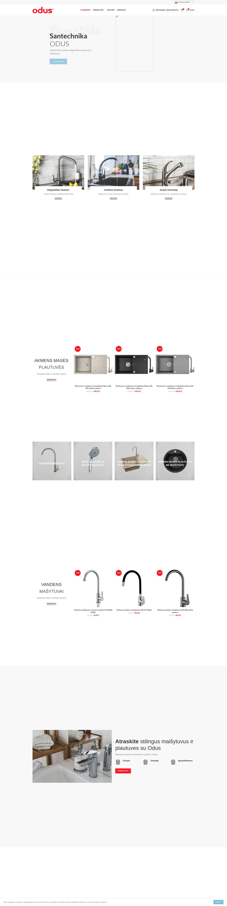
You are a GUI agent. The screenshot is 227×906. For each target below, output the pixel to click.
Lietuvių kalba (184, 2)
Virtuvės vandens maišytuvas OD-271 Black (134, 610)
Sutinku (218, 902)
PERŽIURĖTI (51, 380)
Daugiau (58, 198)
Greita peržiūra (111, 349)
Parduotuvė (58, 61)
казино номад (103, 484)
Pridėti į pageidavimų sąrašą (111, 354)
